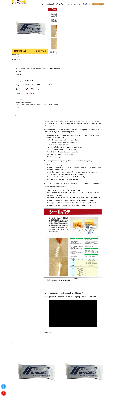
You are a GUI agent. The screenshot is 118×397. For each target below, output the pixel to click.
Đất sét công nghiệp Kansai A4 (40, 104)
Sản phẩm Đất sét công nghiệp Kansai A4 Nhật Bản (76, 297)
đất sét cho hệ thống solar (25, 104)
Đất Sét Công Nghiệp (26, 102)
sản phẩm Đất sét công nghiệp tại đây (69, 293)
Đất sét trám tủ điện (24, 107)
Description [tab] (15, 115)
